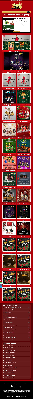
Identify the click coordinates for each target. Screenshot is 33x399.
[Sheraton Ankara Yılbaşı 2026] (16, 37)
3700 (28, 325)
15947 (28, 307)
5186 (28, 315)
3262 (28, 332)
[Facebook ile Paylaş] (1, 285)
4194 (28, 322)
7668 (28, 310)
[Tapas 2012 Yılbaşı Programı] (8, 24)
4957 (28, 317)
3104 (28, 335)
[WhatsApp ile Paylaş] (1, 283)
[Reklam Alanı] (16, 45)
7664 (28, 312)
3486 (28, 330)
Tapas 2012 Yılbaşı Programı (21, 18)
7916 (28, 309)
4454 (28, 320)
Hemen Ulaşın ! (16, 31)
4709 (28, 319)
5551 (28, 314)
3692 (28, 327)
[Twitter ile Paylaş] (1, 287)
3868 (28, 324)
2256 (28, 337)
